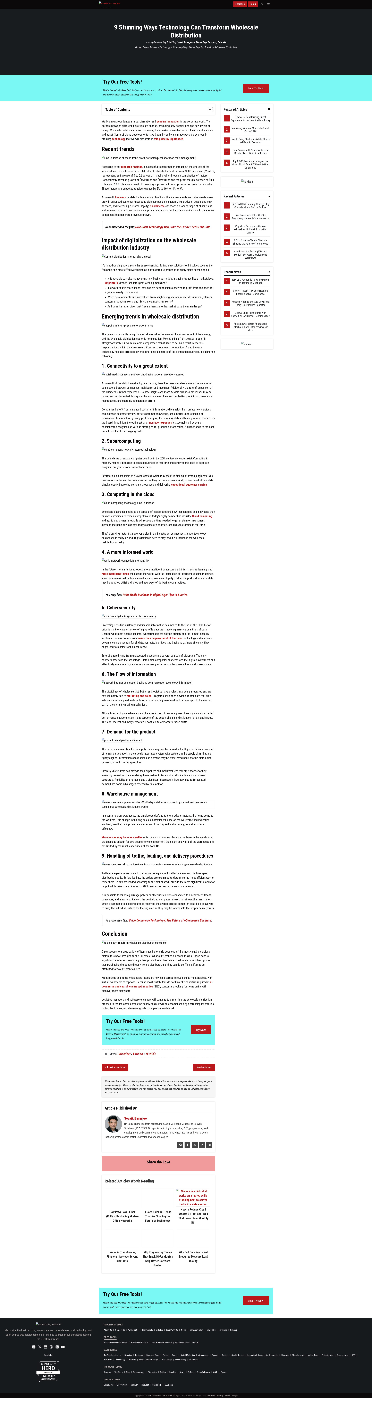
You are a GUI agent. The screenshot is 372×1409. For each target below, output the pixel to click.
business (120, 197)
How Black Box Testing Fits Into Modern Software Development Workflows (250, 254)
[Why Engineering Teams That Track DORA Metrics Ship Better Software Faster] (157, 1257)
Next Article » (204, 1067)
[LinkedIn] (201, 1147)
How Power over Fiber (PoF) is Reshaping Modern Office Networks (122, 1218)
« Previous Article (115, 1067)
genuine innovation (168, 121)
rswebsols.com (48, 1383)
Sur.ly (53, 1389)
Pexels (227, 1406)
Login (253, 4)
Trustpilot (48, 1365)
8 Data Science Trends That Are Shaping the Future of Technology (157, 1222)
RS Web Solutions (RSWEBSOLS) (164, 1406)
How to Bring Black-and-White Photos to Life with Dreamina (250, 141)
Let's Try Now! (256, 88)
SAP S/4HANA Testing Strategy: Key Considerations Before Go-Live (250, 206)
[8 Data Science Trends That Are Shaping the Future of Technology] (157, 1213)
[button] (262, 4)
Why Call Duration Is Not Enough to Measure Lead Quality (193, 1263)
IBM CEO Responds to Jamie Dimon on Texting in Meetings (250, 281)
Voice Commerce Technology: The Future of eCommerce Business (170, 920)
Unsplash (211, 1406)
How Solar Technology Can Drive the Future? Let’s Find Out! (172, 227)
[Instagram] (209, 1147)
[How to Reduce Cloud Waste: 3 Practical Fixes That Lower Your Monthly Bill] (193, 1204)
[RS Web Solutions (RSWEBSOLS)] (115, 4)
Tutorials (222, 42)
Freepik (235, 1406)
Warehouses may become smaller (122, 837)
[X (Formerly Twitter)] (194, 1147)
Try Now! (201, 1030)
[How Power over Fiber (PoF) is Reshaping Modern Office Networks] (122, 1208)
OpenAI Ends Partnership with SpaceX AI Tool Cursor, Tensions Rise (250, 314)
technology (118, 139)
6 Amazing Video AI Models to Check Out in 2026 (250, 130)
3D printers (111, 283)
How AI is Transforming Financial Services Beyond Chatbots (122, 1263)
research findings (131, 167)
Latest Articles (150, 47)
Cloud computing (202, 516)
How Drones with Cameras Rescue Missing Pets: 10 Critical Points (251, 152)
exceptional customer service (189, 484)
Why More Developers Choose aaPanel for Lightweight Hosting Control (250, 229)
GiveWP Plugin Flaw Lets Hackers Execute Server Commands (250, 292)
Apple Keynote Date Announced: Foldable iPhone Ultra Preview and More (250, 327)
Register (240, 4)
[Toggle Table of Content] (209, 109)
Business (212, 42)
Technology (201, 42)
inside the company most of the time (160, 638)
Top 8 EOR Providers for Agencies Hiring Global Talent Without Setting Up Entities (250, 164)
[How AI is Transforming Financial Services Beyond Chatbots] (122, 1253)
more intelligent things (115, 574)
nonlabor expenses (160, 422)
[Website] (180, 1147)
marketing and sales (139, 696)
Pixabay (220, 1406)
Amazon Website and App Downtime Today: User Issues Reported (250, 303)
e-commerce (157, 206)
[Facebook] (187, 1147)
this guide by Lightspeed (168, 139)
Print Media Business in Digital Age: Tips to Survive (155, 595)
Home (138, 47)
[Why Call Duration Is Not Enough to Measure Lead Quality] (193, 1253)
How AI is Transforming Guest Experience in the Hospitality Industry (250, 119)
